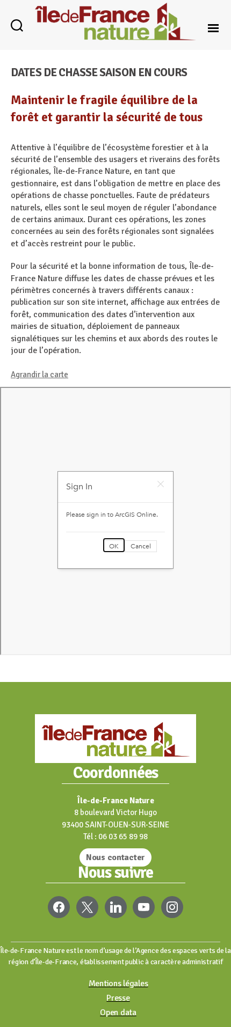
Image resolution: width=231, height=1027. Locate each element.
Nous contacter (115, 857)
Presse (117, 998)
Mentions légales (118, 983)
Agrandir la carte (39, 374)
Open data (118, 1012)
